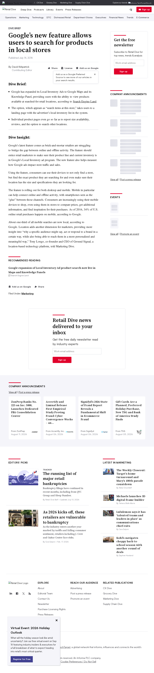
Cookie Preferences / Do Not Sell (78, 661)
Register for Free (21, 659)
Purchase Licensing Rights (52, 609)
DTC (49, 17)
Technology (38, 17)
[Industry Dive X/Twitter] (23, 594)
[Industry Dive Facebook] (17, 594)
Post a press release (130, 179)
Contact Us (44, 598)
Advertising (76, 588)
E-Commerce (142, 17)
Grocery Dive (51, 3)
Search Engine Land (84, 101)
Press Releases (73, 9)
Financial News (116, 17)
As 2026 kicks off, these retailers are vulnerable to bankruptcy (64, 517)
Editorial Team (45, 593)
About (41, 588)
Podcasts (39, 9)
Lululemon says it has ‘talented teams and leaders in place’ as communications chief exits (131, 519)
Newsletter (43, 603)
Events (59, 9)
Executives (101, 17)
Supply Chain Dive (82, 3)
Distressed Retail (62, 17)
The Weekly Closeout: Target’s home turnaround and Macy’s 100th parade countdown (131, 477)
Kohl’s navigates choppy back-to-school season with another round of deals (129, 545)
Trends (130, 17)
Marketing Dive (66, 3)
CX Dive (40, 3)
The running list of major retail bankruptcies (59, 478)
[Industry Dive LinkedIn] (11, 594)
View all (114, 179)
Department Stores (83, 17)
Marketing (24, 17)
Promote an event (129, 233)
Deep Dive (26, 9)
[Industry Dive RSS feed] (30, 594)
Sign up (146, 9)
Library (50, 9)
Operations (10, 17)
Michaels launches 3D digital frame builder (130, 498)
